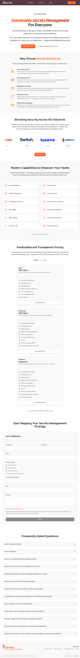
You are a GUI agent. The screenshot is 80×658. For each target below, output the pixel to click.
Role (7, 486)
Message (8, 495)
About (77, 649)
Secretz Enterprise (48, 649)
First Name (9, 445)
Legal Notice (76, 656)
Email (8, 453)
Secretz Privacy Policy (19, 509)
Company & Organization (13, 477)
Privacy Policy (68, 656)
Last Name (44, 445)
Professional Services (69, 649)
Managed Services (58, 649)
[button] (7, 2)
